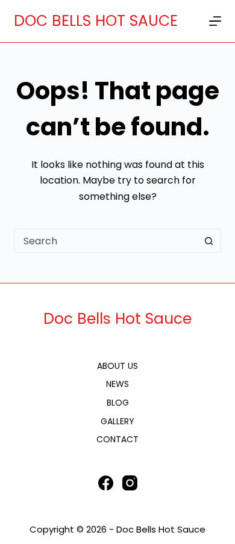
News (117, 384)
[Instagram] (129, 482)
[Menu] (215, 21)
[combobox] (105, 241)
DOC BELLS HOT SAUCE (96, 20)
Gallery (117, 421)
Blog (118, 402)
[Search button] (209, 240)
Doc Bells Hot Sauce (117, 318)
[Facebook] (105, 482)
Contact (117, 439)
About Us (117, 365)
